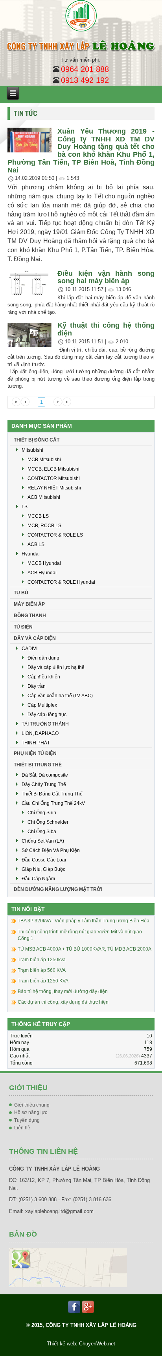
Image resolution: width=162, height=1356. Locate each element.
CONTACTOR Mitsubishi (54, 478)
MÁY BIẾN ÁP (29, 604)
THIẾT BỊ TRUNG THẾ (38, 765)
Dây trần (37, 686)
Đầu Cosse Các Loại (44, 860)
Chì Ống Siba (42, 831)
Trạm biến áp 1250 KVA (43, 981)
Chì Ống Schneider (48, 822)
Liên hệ (22, 1128)
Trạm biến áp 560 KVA (42, 970)
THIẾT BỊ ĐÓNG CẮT (36, 440)
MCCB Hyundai (44, 563)
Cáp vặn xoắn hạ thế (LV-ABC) (60, 695)
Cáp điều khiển (44, 677)
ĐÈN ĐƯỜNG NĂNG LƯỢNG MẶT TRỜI (58, 889)
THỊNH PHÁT (36, 743)
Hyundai (31, 554)
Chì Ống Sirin (42, 812)
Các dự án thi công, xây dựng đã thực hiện (63, 1002)
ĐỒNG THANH (30, 615)
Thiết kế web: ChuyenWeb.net (81, 1344)
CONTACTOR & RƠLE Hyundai (61, 582)
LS (25, 506)
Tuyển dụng (27, 1120)
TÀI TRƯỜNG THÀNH (45, 724)
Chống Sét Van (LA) (43, 841)
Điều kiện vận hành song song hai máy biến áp (106, 277)
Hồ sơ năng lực (30, 1112)
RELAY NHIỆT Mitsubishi (54, 488)
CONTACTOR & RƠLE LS (55, 535)
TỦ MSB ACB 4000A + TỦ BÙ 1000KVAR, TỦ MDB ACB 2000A (84, 949)
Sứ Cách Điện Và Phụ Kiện (51, 850)
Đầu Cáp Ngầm (38, 878)
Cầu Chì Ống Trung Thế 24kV (53, 803)
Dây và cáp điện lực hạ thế (56, 667)
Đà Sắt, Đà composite (45, 775)
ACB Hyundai (42, 572)
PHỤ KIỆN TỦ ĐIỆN (35, 753)
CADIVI (29, 648)
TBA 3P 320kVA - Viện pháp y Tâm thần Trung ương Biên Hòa (83, 921)
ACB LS (36, 544)
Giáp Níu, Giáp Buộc (43, 869)
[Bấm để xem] (68, 1267)
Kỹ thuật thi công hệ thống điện (106, 329)
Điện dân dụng (43, 658)
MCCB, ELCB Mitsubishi (53, 469)
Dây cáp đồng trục (47, 714)
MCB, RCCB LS (44, 525)
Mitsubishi (32, 450)
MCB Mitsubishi (44, 459)
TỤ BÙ (21, 593)
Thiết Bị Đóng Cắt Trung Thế (52, 794)
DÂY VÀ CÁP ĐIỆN (35, 638)
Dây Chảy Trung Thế (44, 784)
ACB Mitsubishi (44, 497)
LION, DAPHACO (40, 733)
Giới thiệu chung (32, 1105)
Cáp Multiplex (42, 705)
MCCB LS (38, 516)
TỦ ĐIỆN (23, 627)
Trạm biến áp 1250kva (42, 959)
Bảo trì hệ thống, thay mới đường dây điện (63, 991)
